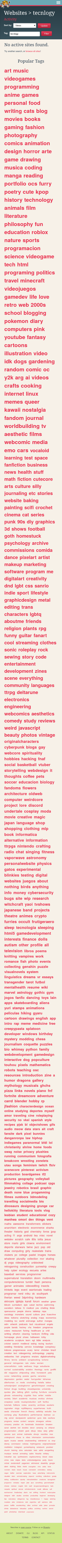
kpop (42, 191)
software (14, 571)
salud (31, 1304)
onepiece (8, 1401)
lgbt (19, 585)
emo (9, 450)
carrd (8, 1100)
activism (42, 1169)
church (7, 1450)
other (24, 944)
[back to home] (5, 3)
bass (34, 1473)
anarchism (10, 1227)
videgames (21, 1499)
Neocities (14, 1527)
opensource (9, 1311)
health (25, 471)
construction (27, 1266)
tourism (49, 1343)
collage (27, 1183)
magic (39, 817)
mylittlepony (26, 1408)
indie (9, 592)
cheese (6, 1486)
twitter (12, 1473)
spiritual (14, 1489)
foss (35, 1395)
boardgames (31, 1174)
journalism (13, 1044)
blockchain (39, 1424)
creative (24, 817)
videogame (40, 256)
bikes (40, 1431)
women (40, 1363)
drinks (6, 1508)
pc (16, 1255)
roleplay (27, 649)
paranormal (31, 1142)
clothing (32, 828)
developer (12, 1033)
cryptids (27, 1395)
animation (37, 143)
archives (41, 1405)
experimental (29, 869)
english (42, 1018)
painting (13, 507)
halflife (12, 1505)
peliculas (11, 1013)
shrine (27, 1147)
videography (22, 1262)
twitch (43, 1165)
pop (43, 1247)
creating (50, 1385)
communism (26, 1156)
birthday (46, 1033)
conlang (8, 1414)
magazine (13, 1372)
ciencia (20, 1489)
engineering (17, 706)
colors (7, 1330)
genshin (29, 966)
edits (40, 1505)
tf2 (44, 1174)
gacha (33, 1376)
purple (7, 1327)
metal (44, 599)
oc (46, 369)
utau (7, 1165)
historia (18, 1231)
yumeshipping (29, 1447)
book (9, 834)
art (7, 70)
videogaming (25, 1353)
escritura (51, 1418)
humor (9, 1080)
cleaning (26, 1333)
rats (27, 1363)
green (53, 1301)
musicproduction (28, 1401)
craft (50, 1129)
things (40, 1219)
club (26, 1502)
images (42, 1255)
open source (26, 1527)
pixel (27, 1133)
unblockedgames (34, 1460)
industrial (8, 1456)
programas (48, 1327)
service (28, 1346)
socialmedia (28, 1201)
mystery (10, 1038)
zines (41, 670)
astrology (25, 992)
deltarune (27, 692)
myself (49, 1111)
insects (45, 1286)
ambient (22, 1359)
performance (36, 1414)
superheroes (39, 1408)
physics (44, 863)
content (23, 1421)
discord (35, 805)
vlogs (17, 1408)
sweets (20, 1440)
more (25, 1466)
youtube (14, 337)
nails (20, 1366)
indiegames (12, 1142)
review (16, 1421)
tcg (27, 1499)
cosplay (31, 811)
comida (44, 550)
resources (12, 1075)
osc (36, 1069)
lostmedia (28, 1434)
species (7, 1434)
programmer (34, 1274)
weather (45, 1301)
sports (31, 240)
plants (30, 628)
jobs (13, 1502)
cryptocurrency (35, 1456)
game (11, 159)
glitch (27, 1392)
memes (13, 401)
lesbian (9, 1215)
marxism (7, 1470)
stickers (46, 1223)
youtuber (49, 1447)
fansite (9, 1133)
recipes (9, 1124)
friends (33, 621)
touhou (10, 1064)
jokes (45, 1505)
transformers (33, 1223)
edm (6, 1324)
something (39, 1483)
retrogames (18, 1363)
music (21, 70)
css (29, 585)
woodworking (20, 1505)
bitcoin (7, 1304)
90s (21, 521)
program (35, 571)
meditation (8, 1447)
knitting (10, 956)
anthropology (38, 1353)
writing (13, 111)
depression (9, 1379)
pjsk (20, 1124)
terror (36, 1349)
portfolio (15, 183)
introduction (32, 1075)
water (26, 1379)
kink (26, 1486)
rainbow (13, 1486)
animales (18, 1286)
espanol (31, 1476)
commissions (19, 550)
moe (51, 1434)
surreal (7, 1369)
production (12, 1174)
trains (48, 1251)
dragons (24, 1080)
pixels (23, 1064)
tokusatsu (23, 1508)
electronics (16, 699)
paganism (26, 1463)
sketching (24, 1317)
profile (36, 944)
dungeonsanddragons (41, 1486)
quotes (7, 1392)
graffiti (53, 1369)
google (52, 1463)
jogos (9, 997)
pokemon (16, 321)
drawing (30, 159)
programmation (10, 1431)
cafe (27, 1239)
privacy (29, 1151)
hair (17, 1356)
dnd (8, 585)
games (30, 95)
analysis (46, 1340)
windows (29, 1033)
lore (23, 805)
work (39, 956)
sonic (10, 649)
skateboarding (26, 1002)
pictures (10, 1179)
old (48, 1247)
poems (41, 950)
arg (19, 377)
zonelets (42, 1160)
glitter (51, 1431)
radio (9, 851)
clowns (30, 1243)
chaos (18, 1437)
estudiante (45, 1366)
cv (17, 1382)
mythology (13, 1085)
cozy (51, 1215)
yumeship (41, 1266)
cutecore (43, 478)
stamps (18, 1007)
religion (12, 628)
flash (37, 1282)
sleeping (46, 927)
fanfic (20, 997)
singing (33, 851)
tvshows (42, 904)
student (22, 1215)
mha (39, 1466)
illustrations (24, 1414)
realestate (37, 1251)
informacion (36, 1437)
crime (6, 1460)
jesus (48, 1239)
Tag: (6, 33)
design (13, 151)
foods (47, 1147)
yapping (50, 1353)
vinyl (53, 1440)
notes (24, 1405)
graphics (45, 521)
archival (34, 1505)
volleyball (42, 1179)
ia (23, 1437)
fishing (26, 1330)
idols (24, 1460)
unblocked (37, 1262)
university (46, 1388)
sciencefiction (10, 1366)
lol (50, 1142)
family (44, 1049)
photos (29, 734)
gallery (38, 1080)
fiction (24, 478)
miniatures (20, 1502)
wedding (8, 1346)
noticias (25, 1443)
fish (23, 961)
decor (32, 1427)
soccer (10, 782)
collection (32, 1258)
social (10, 764)
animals (14, 208)
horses (52, 1255)
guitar (25, 635)
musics (13, 1440)
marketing (35, 564)
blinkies (11, 875)
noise (18, 1151)
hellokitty (11, 1210)
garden (19, 1379)
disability (44, 1463)
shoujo (36, 1434)
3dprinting (27, 1297)
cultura (36, 1314)
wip (27, 898)
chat (20, 851)
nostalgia (34, 409)
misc (42, 1235)
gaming (14, 127)
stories (45, 493)
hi (24, 1307)
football (36, 528)
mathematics (40, 1064)
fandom (14, 418)
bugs (9, 898)
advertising (41, 1473)
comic (34, 369)
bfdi (44, 1142)
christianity (12, 1147)
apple (6, 1440)
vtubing (13, 1466)
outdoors (21, 1197)
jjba (13, 1392)
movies (13, 119)
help (6, 1270)
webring (52, 1499)
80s (34, 1239)
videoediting (32, 1286)
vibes (28, 1437)
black (13, 1470)
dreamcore (26, 1095)
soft (39, 1401)
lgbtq (35, 614)
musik (39, 1489)
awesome (18, 1223)
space (41, 457)
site (19, 898)
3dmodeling (38, 1197)
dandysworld (21, 1418)
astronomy (36, 857)
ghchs (45, 1085)
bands (15, 1327)
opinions (45, 1502)
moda (46, 811)
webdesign (38, 770)
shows (19, 528)
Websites (15, 13)
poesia (26, 1376)
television (13, 950)
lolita (40, 1239)
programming (21, 86)
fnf (50, 1090)
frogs (36, 1366)
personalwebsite (19, 863)
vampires (26, 956)
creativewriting (30, 1440)
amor (8, 1115)
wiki (44, 987)
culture (23, 486)
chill (47, 1330)
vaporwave (14, 857)
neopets (7, 1489)
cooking (31, 385)
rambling (39, 1476)
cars (22, 450)
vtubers (8, 1255)
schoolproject (10, 1385)
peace (6, 1505)
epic (26, 1304)
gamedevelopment (34, 933)
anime (12, 95)
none (18, 1192)
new (12, 1460)
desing (49, 1470)
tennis (14, 1359)
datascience (14, 1508)
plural (18, 1337)
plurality (21, 1258)
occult (24, 921)
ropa (44, 1311)
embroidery (41, 1470)
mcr (42, 1258)
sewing (12, 656)
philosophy (18, 224)
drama (28, 1311)
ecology (23, 1270)
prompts (52, 1505)
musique (7, 1453)
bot (19, 1427)
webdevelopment (18, 1054)
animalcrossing (22, 1476)
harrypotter (36, 1379)
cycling (34, 1392)
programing (19, 272)
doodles (25, 1427)
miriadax (16, 1483)
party (44, 1460)
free (52, 1023)
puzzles (46, 1044)
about (42, 881)
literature (15, 216)
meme (26, 1023)
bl (26, 1124)
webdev (8, 1239)
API (42, 1533)
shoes (26, 1337)
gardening (42, 361)
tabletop (36, 1311)
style (48, 1120)
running (10, 1156)
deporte (8, 1247)
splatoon (33, 1028)
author (40, 1320)
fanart (40, 635)
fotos (19, 1466)
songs (17, 1165)
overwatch (32, 1470)
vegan (6, 1473)
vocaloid (39, 450)
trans (27, 606)
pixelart (28, 557)
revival (15, 1453)
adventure (45, 1095)
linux (32, 393)
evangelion (32, 1466)
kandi (28, 1301)
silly (36, 486)
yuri (7, 1007)
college (23, 1255)
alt (43, 1129)
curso (6, 1376)
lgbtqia (19, 1301)
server (11, 1418)
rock (43, 649)
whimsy (17, 1049)
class (51, 1456)
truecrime (51, 1314)
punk (10, 521)
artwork (13, 1324)
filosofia (38, 1453)
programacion (22, 248)
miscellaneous (35, 1499)
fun (39, 224)
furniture (43, 1392)
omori (22, 1219)
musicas (33, 1398)
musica (13, 167)
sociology (8, 1314)
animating (24, 1453)
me (50, 571)
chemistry (35, 1231)
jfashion (11, 1106)
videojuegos (20, 288)
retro (10, 304)
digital (41, 875)
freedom (37, 1327)
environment (43, 1243)
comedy (13, 720)
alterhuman (9, 1382)
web (23, 304)
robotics (23, 1188)
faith (13, 1495)
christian (45, 1349)
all (46, 944)
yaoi (29, 904)
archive (40, 543)
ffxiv (52, 1165)
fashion (34, 127)
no (20, 1120)
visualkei (7, 1476)
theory (31, 1411)
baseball (9, 1274)
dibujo (33, 1431)
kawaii (12, 409)
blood (45, 1456)
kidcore (7, 1349)
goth (9, 535)
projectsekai (30, 1512)
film (31, 208)
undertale (13, 811)
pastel (32, 1255)
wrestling (27, 1160)
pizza (8, 1090)
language (25, 822)
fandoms (12, 788)
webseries (9, 1356)
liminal (7, 1388)
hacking (28, 758)
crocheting (31, 1382)
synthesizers (23, 1456)
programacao (19, 1349)
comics (13, 143)
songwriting (49, 1450)
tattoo (48, 1382)
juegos (29, 881)
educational (38, 1215)
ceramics (42, 1376)
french (24, 1411)
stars (36, 1129)
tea (36, 1235)
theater (8, 1231)
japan (9, 822)
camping (39, 1427)
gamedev (16, 296)
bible (38, 1340)
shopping (13, 828)
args (19, 1235)
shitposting (24, 1372)
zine (48, 1075)
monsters (19, 1314)
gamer (8, 1286)
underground (9, 1437)
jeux (32, 1483)
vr (38, 976)
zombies (26, 1495)
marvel (9, 992)
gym (50, 992)
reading (33, 175)
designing (28, 1206)
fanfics (46, 1401)
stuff (38, 471)
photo (33, 961)
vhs (29, 1327)
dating (6, 1479)
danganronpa (14, 1138)
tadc (51, 1486)
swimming (49, 1304)
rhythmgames (35, 1443)
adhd (41, 1450)
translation (26, 1278)
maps (41, 1317)
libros (29, 950)
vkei (26, 1120)
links (18, 1090)
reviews (46, 720)
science (14, 256)
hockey (22, 1327)
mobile (48, 1395)
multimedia (48, 1278)
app (53, 1018)
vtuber (44, 764)
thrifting (45, 1333)
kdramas (47, 1379)
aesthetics (42, 713)
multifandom (14, 1479)
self (39, 1502)
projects (42, 910)
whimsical (35, 1463)
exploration (27, 1473)
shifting (35, 1492)
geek (27, 1431)
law (28, 1138)
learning (13, 457)
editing (12, 606)
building (22, 1388)
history (13, 199)
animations (35, 1007)
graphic (45, 1188)
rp (43, 1100)
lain (53, 997)
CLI (28, 1533)
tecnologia (26, 927)
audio (8, 1129)
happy (46, 1499)
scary (30, 1349)
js (43, 1330)
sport (23, 592)
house (25, 1470)
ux (53, 1414)
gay (41, 747)
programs (8, 1421)
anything (40, 886)
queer (32, 401)
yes (37, 1307)
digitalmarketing (48, 1356)
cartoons (15, 345)
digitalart (14, 578)
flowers (29, 788)
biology (47, 782)
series (37, 514)
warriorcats (35, 1289)
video (40, 353)
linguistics (13, 976)
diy (30, 521)
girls (22, 1243)
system (32, 971)
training (14, 1450)
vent (50, 1219)
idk (8, 361)
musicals (31, 1085)
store (7, 1243)
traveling (20, 1115)
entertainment (20, 663)
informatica (26, 834)
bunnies (39, 1133)
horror (32, 151)
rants (46, 1369)
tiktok (52, 1307)
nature (12, 240)
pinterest (27, 1169)
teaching (24, 1069)
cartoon (10, 1018)
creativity (36, 578)
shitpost (51, 1427)
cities (28, 1505)
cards (16, 1401)
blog (42, 111)
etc (32, 493)
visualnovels (14, 971)
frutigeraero (43, 921)
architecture (15, 793)
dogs (20, 361)
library (7, 1359)
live (54, 1411)
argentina (33, 1502)
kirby (43, 1337)
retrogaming (11, 1266)
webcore (12, 753)
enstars (35, 1356)
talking (20, 1392)
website (13, 500)
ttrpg (9, 692)
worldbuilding (22, 426)
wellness (28, 1366)
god (26, 1231)
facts (49, 1466)
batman (47, 1414)
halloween (35, 1337)
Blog (35, 1533)
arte (47, 151)
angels (50, 1324)
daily (45, 1431)
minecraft (32, 280)
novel (49, 1235)
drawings (26, 1018)
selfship (39, 1411)
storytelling (15, 770)
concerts (52, 1392)
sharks (50, 1227)
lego (16, 1289)
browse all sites (33, 51)
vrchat (6, 1463)
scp (14, 1456)
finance (29, 939)
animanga (30, 1320)
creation (8, 1353)
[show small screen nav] (58, 2)
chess (40, 1038)
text (15, 1353)
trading (47, 1289)
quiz (13, 1434)
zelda (44, 1466)
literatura (26, 1210)
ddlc (50, 1502)
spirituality (32, 753)
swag (8, 1151)
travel (11, 280)
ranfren (44, 1508)
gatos (9, 869)
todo (35, 1450)
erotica (41, 1398)
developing (51, 1495)
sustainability (18, 1369)
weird (10, 727)
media (40, 442)
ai (27, 377)
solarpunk (40, 1447)
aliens (44, 1002)
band (27, 910)
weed (17, 1297)
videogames (20, 78)
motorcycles (51, 1492)
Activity (10, 19)
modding (26, 1038)
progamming (40, 1192)
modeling (8, 1320)
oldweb (35, 793)
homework (41, 1372)
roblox (40, 232)
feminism (30, 1165)
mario (15, 1243)
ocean (49, 1106)
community (16, 685)
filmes (8, 1197)
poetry (12, 191)
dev (31, 1219)
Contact (36, 1537)
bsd (31, 1324)
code (40, 656)
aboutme (14, 621)
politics (45, 272)
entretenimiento (30, 1489)
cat (25, 514)
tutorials (8, 1405)
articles (48, 1421)
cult (51, 1489)
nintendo (25, 846)
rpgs (51, 1183)
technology (38, 199)
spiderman (31, 1418)
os (46, 1427)
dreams (29, 976)
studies (19, 1495)
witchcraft (13, 904)
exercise (19, 1473)
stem (6, 1466)
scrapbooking (34, 1359)
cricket (7, 1343)
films (35, 434)
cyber (14, 1270)
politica (30, 1508)
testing (27, 875)
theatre (10, 915)
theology (38, 1369)
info (8, 892)
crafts (11, 385)
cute (28, 191)
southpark (42, 1293)
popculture (40, 1059)
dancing (33, 997)
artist (44, 557)
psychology (17, 543)
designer (7, 1495)
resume (33, 987)
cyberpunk (14, 747)
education (17, 232)
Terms (25, 1537)
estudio (48, 1411)
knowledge (38, 1346)
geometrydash (49, 1483)
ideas (6, 1317)
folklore (16, 1405)
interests (12, 939)
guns (39, 1418)
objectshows (38, 1124)
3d (7, 528)
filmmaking (12, 1183)
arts (8, 486)
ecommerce (37, 1227)
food (34, 103)
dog (26, 1059)
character (15, 1411)
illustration (18, 353)
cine (31, 1115)
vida (52, 1333)
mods (22, 1382)
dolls (42, 939)
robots (9, 1069)
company (8, 1424)
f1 (14, 1235)
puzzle (42, 966)
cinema (12, 514)
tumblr (29, 1282)
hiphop (37, 1138)
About (9, 1533)
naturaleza (12, 1499)
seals (6, 1411)
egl (33, 1340)
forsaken (49, 1424)
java (43, 1314)
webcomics (17, 713)
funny (10, 635)
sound (28, 1314)
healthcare (36, 1330)
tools (38, 1210)
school (13, 312)
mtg (5, 1418)
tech (9, 264)
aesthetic (16, 434)
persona (46, 1282)
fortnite (10, 1095)
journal (35, 418)
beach (19, 1470)
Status (51, 1533)
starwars (20, 1247)
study (30, 720)
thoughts (12, 776)
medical (30, 1307)
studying (21, 1111)
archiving (37, 1508)
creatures (42, 1479)
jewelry (9, 1188)
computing (18, 1251)
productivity (34, 1495)
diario (26, 1492)
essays (47, 976)
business (37, 464)
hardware (40, 1297)
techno (39, 1304)
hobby (34, 1100)
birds (26, 886)
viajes (17, 1460)
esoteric (50, 1405)
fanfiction (15, 464)
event (24, 1289)
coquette (31, 1044)
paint (6, 1512)
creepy (52, 1266)
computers (18, 329)
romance (11, 961)
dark (19, 1133)
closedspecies (33, 1388)
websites (12, 881)
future (50, 1460)
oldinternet (42, 1440)
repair (23, 1483)
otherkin (16, 1333)
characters (16, 614)
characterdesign (31, 1106)
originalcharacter (49, 1443)
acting (7, 1235)
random (14, 369)
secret (51, 1508)
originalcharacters (21, 741)
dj (5, 1262)
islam (13, 1476)
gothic (39, 992)
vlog (47, 1210)
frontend (43, 1492)
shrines (49, 1398)
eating (33, 1343)
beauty (11, 734)
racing (41, 1343)
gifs (52, 1124)
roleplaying (44, 1115)
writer (40, 1395)
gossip (54, 1476)
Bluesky (46, 1527)
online (8, 1111)
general (7, 1363)
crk (22, 1424)
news (10, 471)
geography (26, 1179)
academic (23, 1398)
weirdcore (33, 799)
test (28, 457)
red (30, 1492)
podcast (41, 1183)
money (19, 892)
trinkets (8, 1289)
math (10, 478)
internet (14, 393)
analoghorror (24, 1385)
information (37, 840)
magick (20, 1486)
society (7, 1398)
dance (11, 557)
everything (31, 677)
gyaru (37, 1013)
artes (43, 1270)
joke (28, 1483)
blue (26, 1192)
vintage (47, 734)
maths (7, 1223)
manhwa (10, 1219)
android (28, 1235)
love (44, 296)
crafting (43, 846)
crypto (40, 915)
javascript (29, 727)
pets (40, 776)
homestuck (28, 535)
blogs (31, 747)
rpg (42, 628)
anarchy (32, 1405)
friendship (18, 1346)
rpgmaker (8, 1408)
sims (21, 1450)
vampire (31, 1421)
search (15, 1343)
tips (5, 1499)
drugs (14, 1388)
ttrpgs (10, 846)
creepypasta (14, 1028)
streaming (27, 642)
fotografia (44, 1156)
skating (50, 1258)
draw (7, 1251)
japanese (12, 910)
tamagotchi (51, 1479)
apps (8, 1002)
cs (49, 1440)
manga (13, 175)
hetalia (41, 1382)
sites (33, 1372)
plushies (42, 1151)
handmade (29, 1424)
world (21, 1320)
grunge (42, 1206)
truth (49, 1408)
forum (36, 1301)
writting (7, 1333)
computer (13, 799)
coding (33, 167)
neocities (44, 1434)
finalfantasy (18, 1492)
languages (42, 685)
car (51, 1206)
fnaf (41, 758)
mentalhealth (15, 987)
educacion (28, 782)
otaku (32, 1363)
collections (46, 1476)
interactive (12, 1059)
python (31, 1049)
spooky (22, 1479)
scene (11, 677)
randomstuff (15, 1463)
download (21, 1512)
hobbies (12, 758)
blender (21, 1100)
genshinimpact (38, 1385)
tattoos (18, 1307)
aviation (29, 1369)
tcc (16, 1320)
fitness (48, 851)
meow (18, 1129)
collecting (12, 966)
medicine (39, 1023)
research (40, 898)
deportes (36, 1111)
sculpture (19, 1340)
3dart (14, 1398)
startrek (13, 1427)
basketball (27, 764)
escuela (34, 1270)
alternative (14, 840)
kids (44, 1418)
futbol (40, 982)
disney (7, 1443)
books (33, 119)
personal (15, 103)
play (15, 1414)
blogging (35, 312)
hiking (26, 1013)
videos (40, 377)
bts (41, 1201)
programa (25, 1356)
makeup (13, 564)
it (51, 770)
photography (20, 135)
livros (46, 1231)
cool (9, 642)
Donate (20, 1533)
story (28, 656)
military (46, 1453)
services (20, 1274)
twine (30, 1247)
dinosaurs (11, 1206)
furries (10, 921)
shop (40, 822)
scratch (19, 1239)
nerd (20, 1293)
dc (33, 1293)
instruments (51, 1473)
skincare (9, 1301)
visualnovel (40, 1324)
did (5, 1372)
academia (9, 1340)
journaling (15, 493)
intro (8, 1023)
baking (30, 500)
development (18, 670)
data (28, 1129)
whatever (9, 1258)
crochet (43, 507)
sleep (9, 927)
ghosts (7, 1395)
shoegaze (40, 1421)
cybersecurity (40, 892)
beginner (43, 1495)
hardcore (35, 1333)
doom (37, 1278)
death (8, 1192)
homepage (9, 1337)
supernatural (11, 1278)
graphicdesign (20, 599)
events (45, 961)
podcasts (23, 1324)
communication (49, 1437)
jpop (53, 1231)
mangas (48, 1320)
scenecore (12, 1169)
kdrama (14, 1317)
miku (27, 1293)
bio (7, 1049)
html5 (9, 933)
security (10, 1120)
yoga (11, 1262)
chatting (44, 1307)
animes (26, 915)
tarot (30, 982)
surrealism (17, 1304)
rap (16, 1023)
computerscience (14, 1282)
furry (45, 183)
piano (41, 1090)
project (11, 805)
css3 (30, 1486)
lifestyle (39, 592)
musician (7, 1502)
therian (8, 1297)
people (20, 1311)
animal (19, 1434)
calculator (28, 1450)
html (22, 264)
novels (29, 1090)
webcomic (17, 442)
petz (50, 1372)
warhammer (8, 1492)
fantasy (36, 337)
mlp (44, 828)
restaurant (16, 1330)
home (37, 1147)
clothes (48, 642)
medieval (25, 1343)
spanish (37, 1120)
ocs (32, 183)
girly (27, 1251)
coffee (28, 776)
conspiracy (50, 1346)
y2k (8, 377)
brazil (53, 1349)
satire (31, 1453)
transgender (14, 982)
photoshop (13, 1512)
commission (16, 1443)
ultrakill (21, 1431)
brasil (34, 1188)
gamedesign (44, 1054)
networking (16, 1376)
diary (36, 321)
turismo (45, 1359)
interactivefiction (32, 1479)
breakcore (11, 1160)
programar (10, 1293)
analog (34, 1317)
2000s (38, 304)
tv (43, 426)
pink (39, 329)
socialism (8, 1307)
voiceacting (17, 1395)
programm (8, 1483)
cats (29, 111)
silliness (45, 1489)
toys (45, 997)
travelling (11, 1201)
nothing (11, 886)
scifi (29, 507)
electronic (23, 1227)
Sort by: (8, 25)
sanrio (42, 585)
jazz (36, 1247)
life (33, 296)
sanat (6, 1427)
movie (10, 817)
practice (16, 1424)
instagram (18, 1447)
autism (10, 944)
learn (28, 1340)
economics (51, 1317)
